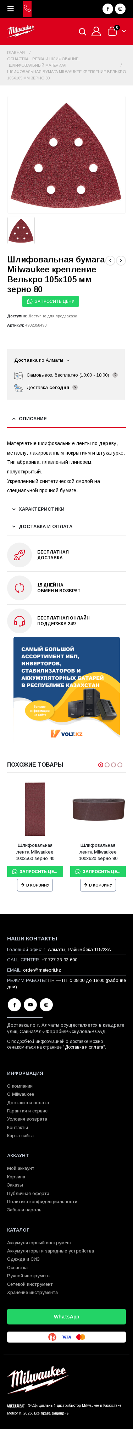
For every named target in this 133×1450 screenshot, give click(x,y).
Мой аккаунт (20, 1168)
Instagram (46, 1004)
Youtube (30, 1004)
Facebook (14, 1004)
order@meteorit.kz (42, 970)
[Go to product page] (35, 809)
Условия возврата (27, 1119)
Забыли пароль (24, 1209)
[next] (121, 261)
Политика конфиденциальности (42, 1201)
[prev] (110, 261)
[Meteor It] (16, 1405)
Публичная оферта (28, 1193)
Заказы (15, 1185)
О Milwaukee (20, 1094)
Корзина (16, 1176)
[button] (12, 9)
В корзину (37, 885)
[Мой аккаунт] (96, 31)
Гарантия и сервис (27, 1110)
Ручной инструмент (28, 1275)
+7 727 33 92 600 (59, 959)
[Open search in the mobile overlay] (82, 31)
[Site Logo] (21, 31)
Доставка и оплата (84, 1047)
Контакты (17, 1127)
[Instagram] (120, 9)
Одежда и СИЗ (23, 1259)
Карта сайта (20, 1135)
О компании (20, 1086)
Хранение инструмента (32, 1292)
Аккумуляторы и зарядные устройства (50, 1251)
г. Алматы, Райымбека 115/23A (77, 949)
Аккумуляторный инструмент (39, 1242)
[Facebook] (107, 9)
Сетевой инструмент (30, 1284)
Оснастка (17, 1267)
